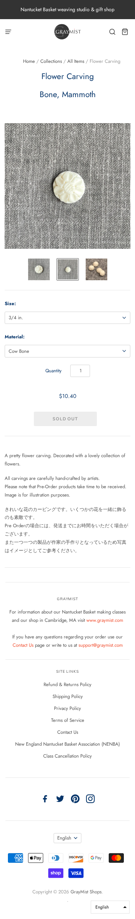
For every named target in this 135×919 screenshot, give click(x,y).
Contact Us (24, 645)
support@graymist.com (100, 645)
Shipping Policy (68, 696)
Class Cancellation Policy (67, 756)
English (64, 838)
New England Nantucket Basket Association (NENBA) (67, 744)
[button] (110, 907)
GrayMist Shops (86, 891)
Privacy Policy (67, 708)
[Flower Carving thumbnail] (39, 269)
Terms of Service (67, 720)
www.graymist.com (104, 620)
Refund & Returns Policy (67, 684)
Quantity (53, 370)
